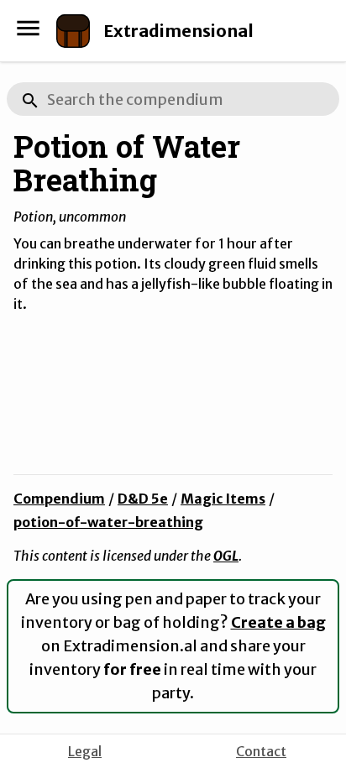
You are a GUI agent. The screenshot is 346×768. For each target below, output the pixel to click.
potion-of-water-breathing (108, 522)
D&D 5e (143, 498)
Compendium (59, 498)
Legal (85, 751)
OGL (226, 555)
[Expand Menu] (28, 28)
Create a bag (278, 622)
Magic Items (223, 498)
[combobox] (173, 99)
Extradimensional (178, 30)
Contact (261, 751)
